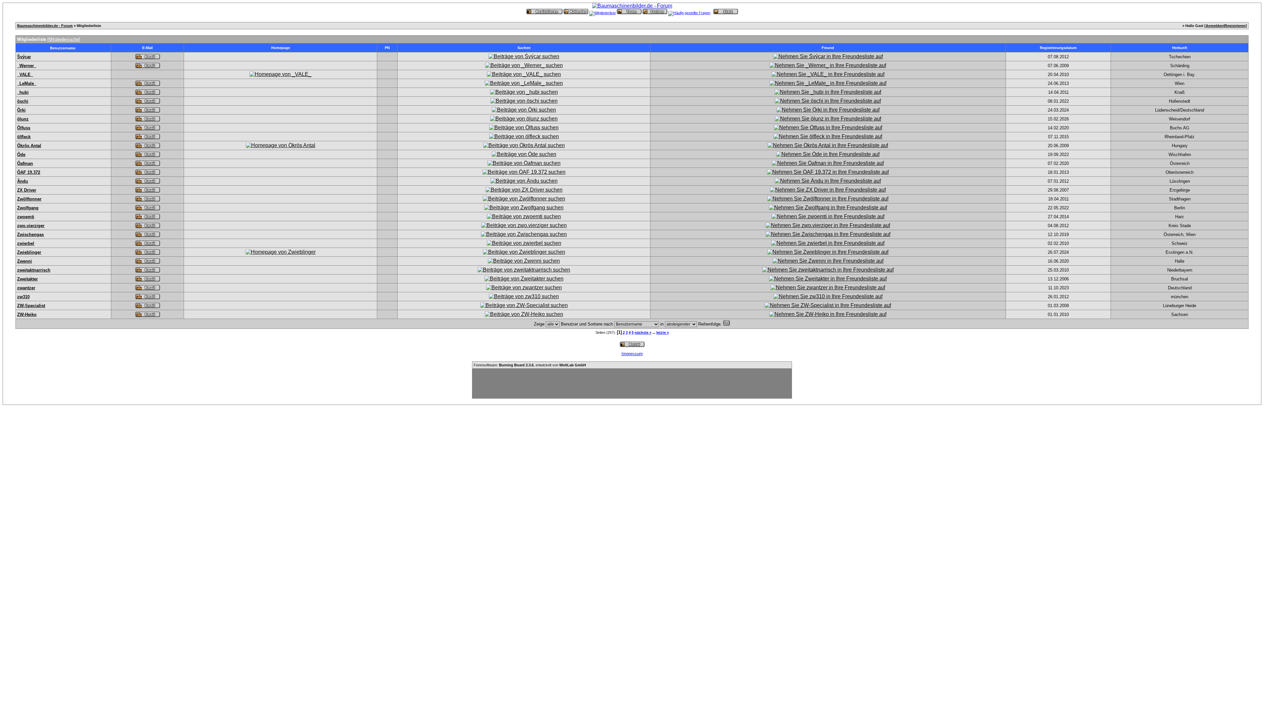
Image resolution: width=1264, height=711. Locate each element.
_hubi (23, 92)
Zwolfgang (28, 207)
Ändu (22, 181)
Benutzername (62, 48)
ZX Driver (26, 190)
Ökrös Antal (29, 145)
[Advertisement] (632, 383)
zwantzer (26, 287)
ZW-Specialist (31, 305)
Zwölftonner (29, 199)
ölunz (23, 119)
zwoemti (25, 216)
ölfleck (24, 136)
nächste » (643, 332)
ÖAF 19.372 (28, 172)
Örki (21, 110)
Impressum (632, 353)
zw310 (23, 296)
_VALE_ (25, 74)
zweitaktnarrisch (33, 270)
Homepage (280, 48)
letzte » (662, 332)
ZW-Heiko (27, 314)
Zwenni (24, 261)
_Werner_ (26, 65)
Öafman (25, 163)
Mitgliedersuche (64, 39)
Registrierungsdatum (1058, 48)
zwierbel (25, 243)
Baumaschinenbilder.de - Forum (45, 26)
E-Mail (147, 48)
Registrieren (1235, 26)
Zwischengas (30, 234)
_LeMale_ (26, 83)
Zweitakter (27, 278)
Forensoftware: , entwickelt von (530, 365)
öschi (22, 101)
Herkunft (1179, 48)
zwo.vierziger (30, 225)
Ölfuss (23, 127)
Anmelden (1215, 26)
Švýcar (24, 56)
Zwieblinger (29, 252)
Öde (21, 154)
